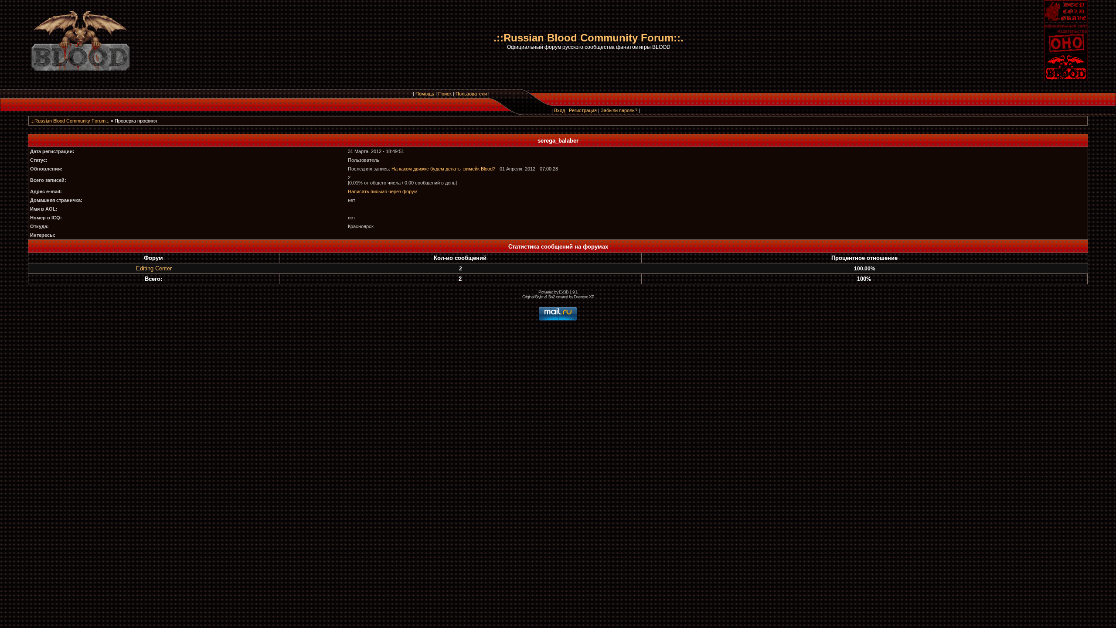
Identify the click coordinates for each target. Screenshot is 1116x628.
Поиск (445, 93)
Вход (559, 110)
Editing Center (154, 268)
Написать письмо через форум (383, 191)
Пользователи (471, 93)
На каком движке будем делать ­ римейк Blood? (443, 168)
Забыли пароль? (619, 110)
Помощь (424, 93)
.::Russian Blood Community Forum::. (70, 120)
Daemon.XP (584, 296)
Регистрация (583, 110)
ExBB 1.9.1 (568, 292)
